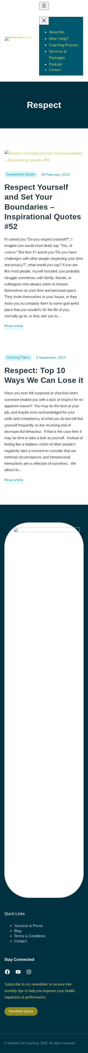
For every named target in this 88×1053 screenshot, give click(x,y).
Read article (13, 326)
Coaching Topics (18, 357)
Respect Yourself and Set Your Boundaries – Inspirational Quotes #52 (42, 207)
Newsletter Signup (21, 1011)
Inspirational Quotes (21, 174)
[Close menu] (44, 21)
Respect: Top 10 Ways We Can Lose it (43, 375)
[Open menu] (44, 6)
